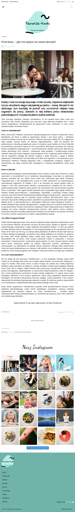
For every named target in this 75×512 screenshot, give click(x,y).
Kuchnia (4, 483)
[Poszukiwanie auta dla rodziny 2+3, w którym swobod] (28, 363)
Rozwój (4, 494)
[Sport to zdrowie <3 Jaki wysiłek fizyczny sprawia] (10, 381)
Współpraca (14, 2)
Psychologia (6, 491)
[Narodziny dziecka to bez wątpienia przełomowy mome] (10, 418)
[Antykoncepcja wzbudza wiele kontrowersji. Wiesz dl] (65, 436)
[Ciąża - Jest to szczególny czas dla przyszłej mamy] (65, 363)
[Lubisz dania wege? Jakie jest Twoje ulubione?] (10, 436)
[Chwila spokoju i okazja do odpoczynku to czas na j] (46, 418)
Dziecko (4, 480)
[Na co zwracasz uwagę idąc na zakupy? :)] (28, 418)
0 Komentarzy (5, 312)
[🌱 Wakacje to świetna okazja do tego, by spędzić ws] (28, 399)
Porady (4, 487)
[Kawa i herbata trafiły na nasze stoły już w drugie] (10, 363)
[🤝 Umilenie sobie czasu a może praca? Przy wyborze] (46, 381)
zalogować (11, 332)
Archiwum (4, 2)
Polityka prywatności (66, 509)
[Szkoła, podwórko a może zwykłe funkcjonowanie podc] (65, 418)
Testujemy (5, 498)
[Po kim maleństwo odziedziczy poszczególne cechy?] (10, 399)
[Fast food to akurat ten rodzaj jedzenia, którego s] (46, 436)
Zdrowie (4, 36)
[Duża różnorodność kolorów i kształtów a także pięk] (46, 363)
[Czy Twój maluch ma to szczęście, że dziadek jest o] (65, 381)
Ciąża (4, 472)
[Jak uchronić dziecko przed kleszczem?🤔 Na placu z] (28, 436)
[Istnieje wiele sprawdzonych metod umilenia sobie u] (65, 399)
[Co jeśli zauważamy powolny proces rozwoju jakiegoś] (28, 381)
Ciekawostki (6, 476)
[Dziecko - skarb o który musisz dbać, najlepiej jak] (46, 399)
